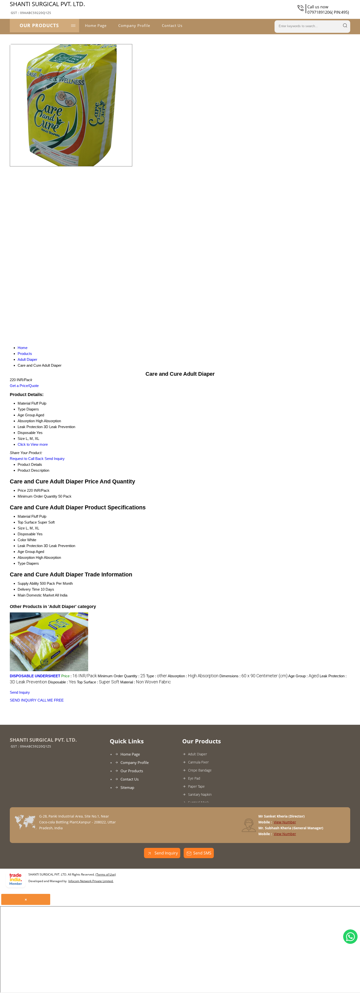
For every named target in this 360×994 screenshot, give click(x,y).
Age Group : (303, 676)
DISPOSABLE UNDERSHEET (35, 676)
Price (22, 490)
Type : (156, 676)
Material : (145, 682)
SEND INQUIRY (23, 700)
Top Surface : (98, 682)
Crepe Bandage (200, 770)
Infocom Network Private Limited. (90, 881)
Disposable (27, 534)
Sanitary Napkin (200, 794)
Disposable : (62, 682)
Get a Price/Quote (24, 386)
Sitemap (127, 787)
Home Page (96, 25)
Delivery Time (29, 589)
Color (22, 540)
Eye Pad (194, 778)
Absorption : (193, 676)
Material (24, 516)
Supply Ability (28, 583)
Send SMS (202, 853)
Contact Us (172, 25)
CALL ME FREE (50, 700)
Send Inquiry (55, 458)
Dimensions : (253, 676)
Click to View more (33, 444)
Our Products (39, 25)
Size (21, 528)
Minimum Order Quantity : (121, 676)
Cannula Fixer (198, 762)
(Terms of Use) (106, 874)
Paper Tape (196, 786)
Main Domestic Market (36, 595)
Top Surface (27, 522)
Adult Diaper (197, 754)
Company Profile (134, 25)
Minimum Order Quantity (37, 496)
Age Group (26, 552)
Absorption (26, 557)
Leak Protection (30, 546)
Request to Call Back (27, 458)
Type (21, 563)
